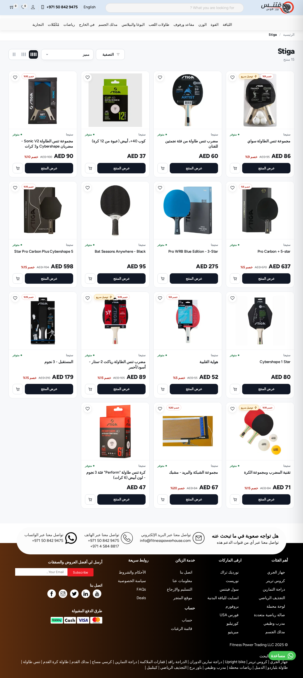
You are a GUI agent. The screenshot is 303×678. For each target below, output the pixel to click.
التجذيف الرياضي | (172, 667)
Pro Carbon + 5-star (274, 251)
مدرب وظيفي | (214, 667)
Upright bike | (234, 662)
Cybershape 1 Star (275, 361)
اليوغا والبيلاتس (133, 24)
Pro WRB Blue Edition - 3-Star (193, 251)
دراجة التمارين (274, 589)
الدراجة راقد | (176, 662)
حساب (187, 620)
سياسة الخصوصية (132, 581)
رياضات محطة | (239, 667)
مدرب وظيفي (274, 623)
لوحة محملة (276, 606)
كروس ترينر (275, 581)
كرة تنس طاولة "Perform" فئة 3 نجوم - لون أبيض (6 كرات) (116, 475)
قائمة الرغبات (181, 628)
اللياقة (227, 24)
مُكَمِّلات (53, 24)
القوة (214, 24)
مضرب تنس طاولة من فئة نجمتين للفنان (191, 143)
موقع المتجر (182, 598)
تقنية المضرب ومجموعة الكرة (267, 472)
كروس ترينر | (256, 662)
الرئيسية (288, 34)
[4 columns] (33, 54)
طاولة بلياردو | (277, 667)
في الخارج (86, 24)
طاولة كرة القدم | (55, 662)
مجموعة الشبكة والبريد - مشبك (193, 472)
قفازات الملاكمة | (151, 662)
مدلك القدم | (79, 662)
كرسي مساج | (101, 662)
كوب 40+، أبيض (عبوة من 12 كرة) (119, 141)
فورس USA (229, 615)
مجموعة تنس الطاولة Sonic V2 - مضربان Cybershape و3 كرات (47, 143)
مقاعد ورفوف (184, 24)
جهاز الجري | (278, 662)
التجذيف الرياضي (272, 598)
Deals (141, 598)
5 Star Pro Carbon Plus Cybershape (43, 251)
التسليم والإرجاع (179, 589)
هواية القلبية (209, 361)
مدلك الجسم (107, 24)
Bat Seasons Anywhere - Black (120, 251)
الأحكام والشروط (132, 572)
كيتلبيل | (151, 667)
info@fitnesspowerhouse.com (165, 540)
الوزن (202, 24)
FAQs (141, 589)
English (90, 7)
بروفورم (232, 606)
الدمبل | (259, 667)
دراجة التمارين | (125, 662)
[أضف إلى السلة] (235, 168)
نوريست (232, 581)
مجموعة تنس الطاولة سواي (268, 141)
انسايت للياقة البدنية (223, 598)
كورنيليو (233, 623)
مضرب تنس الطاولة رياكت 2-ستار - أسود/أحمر (117, 364)
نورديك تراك (229, 572)
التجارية (38, 24)
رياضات (69, 24)
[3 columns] (23, 54)
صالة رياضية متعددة (269, 615)
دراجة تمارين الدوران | (205, 662)
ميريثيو (233, 632)
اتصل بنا (186, 572)
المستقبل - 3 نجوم (59, 361)
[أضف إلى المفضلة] (232, 77)
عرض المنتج (266, 168)
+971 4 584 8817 (104, 546)
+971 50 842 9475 (61, 7)
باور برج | (194, 667)
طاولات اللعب (159, 24)
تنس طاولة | (30, 662)
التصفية (108, 54)
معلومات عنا (182, 581)
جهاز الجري (276, 572)
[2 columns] (13, 54)
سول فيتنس (229, 589)
